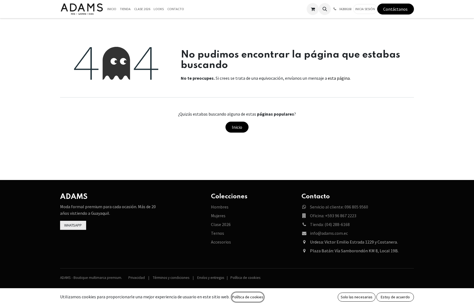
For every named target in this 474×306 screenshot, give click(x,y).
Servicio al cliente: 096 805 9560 (339, 207)
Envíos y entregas (210, 277)
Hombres (219, 207)
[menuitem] (112, 9)
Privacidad (136, 277)
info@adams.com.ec (329, 233)
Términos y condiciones (171, 277)
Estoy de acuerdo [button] (395, 296)
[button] (325, 9)
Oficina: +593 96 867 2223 (333, 215)
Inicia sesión (365, 9)
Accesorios (221, 242)
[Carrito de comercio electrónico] (313, 9)
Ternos (217, 233)
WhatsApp (73, 225)
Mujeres (218, 215)
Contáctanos (395, 9)
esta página (339, 78)
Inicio (237, 127)
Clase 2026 (221, 224)
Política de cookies (245, 277)
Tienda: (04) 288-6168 (330, 224)
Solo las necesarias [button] (357, 296)
